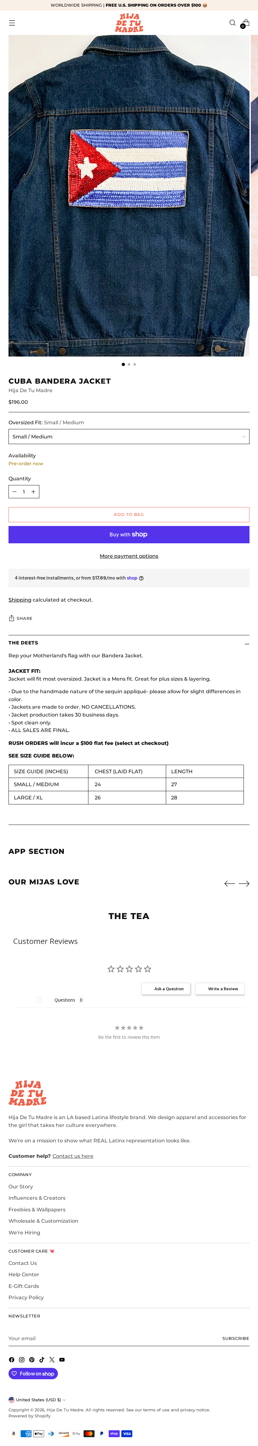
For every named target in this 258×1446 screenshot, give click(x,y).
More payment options (129, 556)
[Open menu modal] (11, 22)
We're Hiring (24, 1232)
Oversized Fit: (46, 422)
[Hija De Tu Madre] (129, 22)
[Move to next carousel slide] (244, 883)
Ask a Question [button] (169, 989)
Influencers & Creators (36, 1198)
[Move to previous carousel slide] (229, 883)
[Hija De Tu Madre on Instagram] (22, 1361)
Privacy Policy (26, 1297)
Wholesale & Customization (43, 1221)
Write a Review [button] (223, 989)
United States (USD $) (38, 1399)
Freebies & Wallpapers (36, 1209)
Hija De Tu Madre (30, 390)
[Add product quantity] (33, 491)
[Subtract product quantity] (14, 491)
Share (24, 618)
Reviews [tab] (24, 1000)
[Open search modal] (232, 22)
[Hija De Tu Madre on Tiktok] (42, 1361)
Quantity (19, 478)
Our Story (20, 1186)
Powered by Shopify (29, 1416)
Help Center (23, 1274)
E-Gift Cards (23, 1286)
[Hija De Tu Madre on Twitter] (52, 1361)
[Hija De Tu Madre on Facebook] (12, 1361)
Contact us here (73, 1156)
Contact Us (22, 1263)
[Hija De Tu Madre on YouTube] (62, 1361)
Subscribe (236, 1338)
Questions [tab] (64, 1000)
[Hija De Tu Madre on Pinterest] (32, 1361)
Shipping (19, 600)
